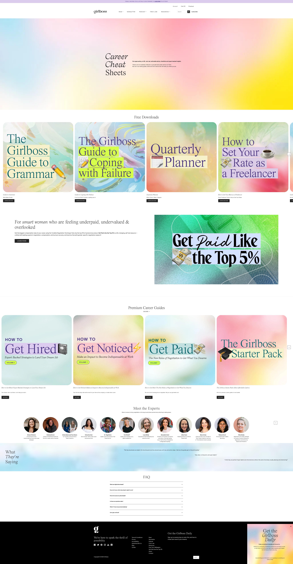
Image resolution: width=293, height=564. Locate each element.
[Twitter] (98, 545)
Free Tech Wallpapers (154, 547)
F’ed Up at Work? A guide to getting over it (85, 197)
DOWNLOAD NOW (9, 200)
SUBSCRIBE (157, 1)
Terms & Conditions (137, 537)
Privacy (134, 539)
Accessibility (135, 541)
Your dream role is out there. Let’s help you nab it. (14, 392)
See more (145, 311)
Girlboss (106, 557)
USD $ (195, 557)
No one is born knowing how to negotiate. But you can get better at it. (162, 392)
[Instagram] (105, 545)
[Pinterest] (101, 545)
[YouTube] (108, 545)
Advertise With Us (137, 543)
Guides (134, 547)
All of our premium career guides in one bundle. (228, 392)
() (183, 6)
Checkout (191, 6)
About (150, 551)
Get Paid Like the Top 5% (155, 549)
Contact (151, 553)
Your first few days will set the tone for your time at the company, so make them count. (94, 392)
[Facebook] (95, 545)
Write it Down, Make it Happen (153, 197)
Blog (133, 545)
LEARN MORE (21, 241)
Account (175, 6)
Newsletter (131, 11)
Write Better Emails (8, 197)
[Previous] (4, 154)
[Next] (289, 154)
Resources (165, 11)
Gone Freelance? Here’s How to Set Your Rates (230, 197)
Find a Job (153, 11)
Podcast (142, 11)
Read (120, 11)
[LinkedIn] (111, 545)
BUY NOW (5, 397)
